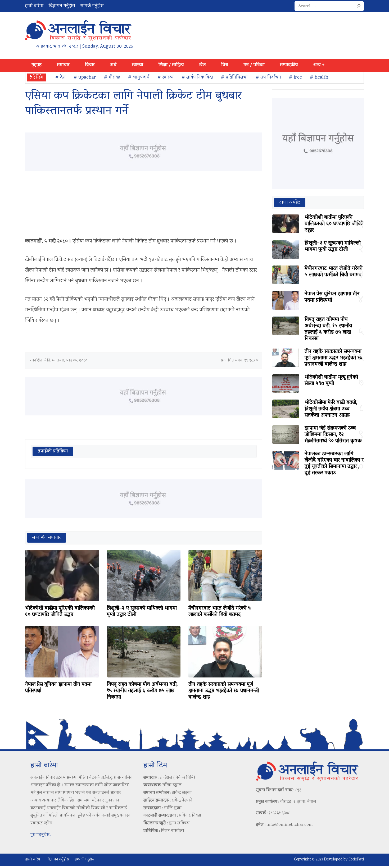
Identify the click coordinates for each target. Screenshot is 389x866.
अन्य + (318, 65)
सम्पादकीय (289, 65)
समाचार (63, 65)
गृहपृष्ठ (36, 65)
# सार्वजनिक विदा (197, 77)
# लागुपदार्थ (139, 77)
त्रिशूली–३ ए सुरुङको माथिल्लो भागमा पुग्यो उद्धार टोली (142, 611)
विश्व (224, 65)
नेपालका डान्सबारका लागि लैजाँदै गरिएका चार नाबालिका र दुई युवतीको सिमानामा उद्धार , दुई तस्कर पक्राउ (334, 463)
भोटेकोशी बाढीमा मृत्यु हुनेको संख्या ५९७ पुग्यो (331, 380)
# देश (60, 77)
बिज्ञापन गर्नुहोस (62, 6)
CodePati (356, 860)
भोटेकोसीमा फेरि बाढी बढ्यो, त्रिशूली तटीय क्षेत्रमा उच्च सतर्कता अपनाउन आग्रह (331, 409)
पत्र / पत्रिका (254, 65)
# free (295, 77)
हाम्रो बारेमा (34, 6)
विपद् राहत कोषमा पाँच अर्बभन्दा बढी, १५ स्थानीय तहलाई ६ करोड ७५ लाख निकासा (142, 691)
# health (319, 77)
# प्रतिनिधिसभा (234, 77)
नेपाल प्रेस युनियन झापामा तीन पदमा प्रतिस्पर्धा (58, 688)
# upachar (85, 77)
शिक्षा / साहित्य (171, 65)
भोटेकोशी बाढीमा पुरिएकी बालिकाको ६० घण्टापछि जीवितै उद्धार (60, 611)
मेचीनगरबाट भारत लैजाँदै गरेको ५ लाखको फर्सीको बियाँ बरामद (219, 611)
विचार (90, 65)
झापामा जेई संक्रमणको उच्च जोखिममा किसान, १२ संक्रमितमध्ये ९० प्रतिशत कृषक (333, 434)
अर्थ (113, 65)
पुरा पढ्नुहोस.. (40, 835)
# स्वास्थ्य (165, 77)
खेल (202, 65)
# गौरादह (112, 77)
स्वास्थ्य (137, 65)
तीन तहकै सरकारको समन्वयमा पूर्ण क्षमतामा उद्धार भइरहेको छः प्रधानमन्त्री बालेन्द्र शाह (223, 691)
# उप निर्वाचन (268, 77)
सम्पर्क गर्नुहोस (92, 6)
